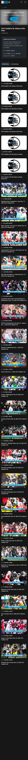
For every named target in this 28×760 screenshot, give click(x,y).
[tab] (5, 64)
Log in (20, 22)
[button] (21, 2)
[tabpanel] (14, 366)
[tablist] (10, 64)
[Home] (5, 2)
